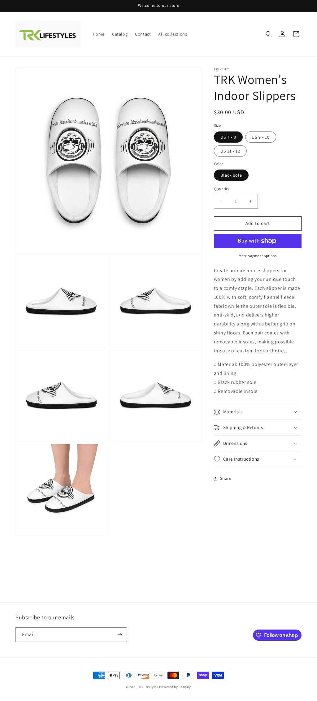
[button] (269, 34)
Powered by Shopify (175, 687)
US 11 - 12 (230, 151)
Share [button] (226, 478)
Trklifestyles (148, 687)
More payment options (258, 255)
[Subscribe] (120, 634)
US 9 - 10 (261, 137)
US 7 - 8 (228, 137)
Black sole (231, 175)
